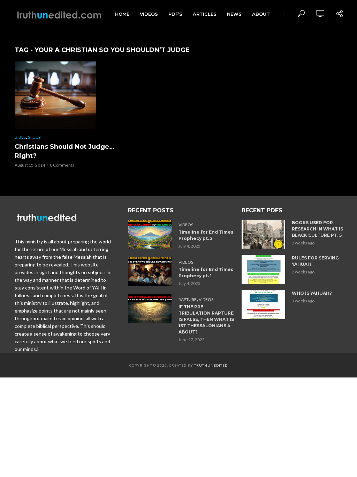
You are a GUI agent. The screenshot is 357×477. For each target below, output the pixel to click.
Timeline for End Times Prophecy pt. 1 (205, 272)
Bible (20, 137)
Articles (205, 14)
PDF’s (175, 14)
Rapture (187, 299)
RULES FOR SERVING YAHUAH (315, 261)
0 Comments (62, 165)
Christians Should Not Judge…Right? (65, 151)
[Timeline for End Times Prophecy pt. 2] (150, 234)
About (261, 14)
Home (122, 14)
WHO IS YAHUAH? (312, 293)
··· (281, 14)
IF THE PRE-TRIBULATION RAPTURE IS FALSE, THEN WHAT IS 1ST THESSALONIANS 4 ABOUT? (206, 319)
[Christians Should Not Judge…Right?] (65, 95)
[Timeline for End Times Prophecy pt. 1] (150, 271)
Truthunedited (211, 365)
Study (34, 137)
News (234, 14)
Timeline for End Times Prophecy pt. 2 (205, 235)
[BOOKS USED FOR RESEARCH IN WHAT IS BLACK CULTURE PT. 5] (264, 234)
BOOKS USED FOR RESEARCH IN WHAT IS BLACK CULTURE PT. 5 (317, 229)
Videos (149, 14)
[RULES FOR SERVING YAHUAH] (264, 269)
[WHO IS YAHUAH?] (264, 304)
